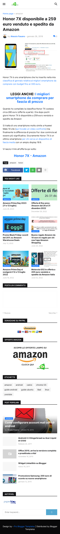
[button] (4, 4)
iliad (39, 389)
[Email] (39, 170)
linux (47, 389)
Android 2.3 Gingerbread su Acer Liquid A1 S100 (37, 439)
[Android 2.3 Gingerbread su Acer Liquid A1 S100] (9, 441)
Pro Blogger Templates (24, 526)
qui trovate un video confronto (31, 129)
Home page (8, 14)
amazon (19, 14)
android (19, 385)
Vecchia (52, 313)
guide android (10, 389)
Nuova (7, 313)
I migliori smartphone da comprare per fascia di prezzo (30, 98)
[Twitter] (26, 170)
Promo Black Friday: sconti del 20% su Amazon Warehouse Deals (15, 237)
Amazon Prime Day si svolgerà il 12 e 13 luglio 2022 (14, 272)
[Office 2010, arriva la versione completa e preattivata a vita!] (9, 453)
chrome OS (41, 385)
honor (20, 163)
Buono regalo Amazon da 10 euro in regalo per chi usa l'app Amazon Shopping (43, 239)
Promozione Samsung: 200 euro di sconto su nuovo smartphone (35, 477)
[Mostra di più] (45, 170)
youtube (8, 394)
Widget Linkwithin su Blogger (32, 463)
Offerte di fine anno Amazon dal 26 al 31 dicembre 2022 (40, 205)
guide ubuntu (27, 389)
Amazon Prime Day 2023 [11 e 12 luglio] (14, 204)
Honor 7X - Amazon (30, 156)
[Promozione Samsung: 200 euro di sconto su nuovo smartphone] (9, 479)
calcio (29, 385)
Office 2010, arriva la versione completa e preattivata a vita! (37, 451)
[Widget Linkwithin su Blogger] (9, 466)
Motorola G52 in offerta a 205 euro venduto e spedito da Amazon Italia (43, 272)
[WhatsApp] (33, 170)
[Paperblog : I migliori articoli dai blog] (10, 503)
